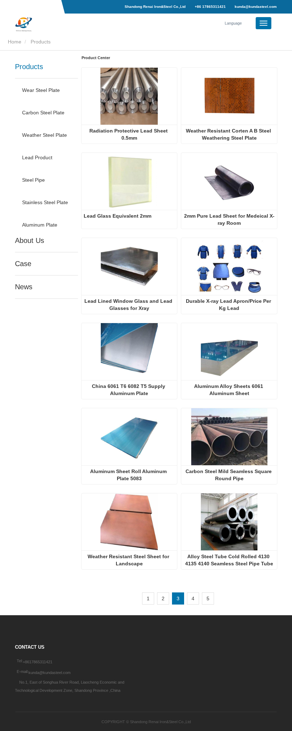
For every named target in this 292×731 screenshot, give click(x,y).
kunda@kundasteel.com (255, 7)
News (23, 287)
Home (13, 42)
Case (23, 264)
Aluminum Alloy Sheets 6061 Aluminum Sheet (229, 389)
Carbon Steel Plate (43, 112)
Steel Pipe (33, 180)
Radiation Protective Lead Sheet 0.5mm (129, 134)
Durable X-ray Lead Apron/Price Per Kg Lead (229, 304)
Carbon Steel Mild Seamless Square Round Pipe (229, 474)
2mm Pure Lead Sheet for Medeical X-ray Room (229, 219)
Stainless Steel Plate (45, 202)
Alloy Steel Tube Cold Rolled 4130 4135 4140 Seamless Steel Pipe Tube (229, 560)
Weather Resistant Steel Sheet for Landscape (129, 560)
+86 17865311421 (210, 7)
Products (29, 67)
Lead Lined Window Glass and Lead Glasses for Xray (129, 304)
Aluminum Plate (39, 225)
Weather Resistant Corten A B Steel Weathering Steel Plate (229, 134)
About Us (29, 240)
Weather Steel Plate (44, 135)
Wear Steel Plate (41, 90)
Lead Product (37, 157)
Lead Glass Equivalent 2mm (117, 216)
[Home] (51, 24)
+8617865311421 (37, 662)
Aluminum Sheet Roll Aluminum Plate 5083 (129, 474)
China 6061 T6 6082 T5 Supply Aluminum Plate (129, 389)
